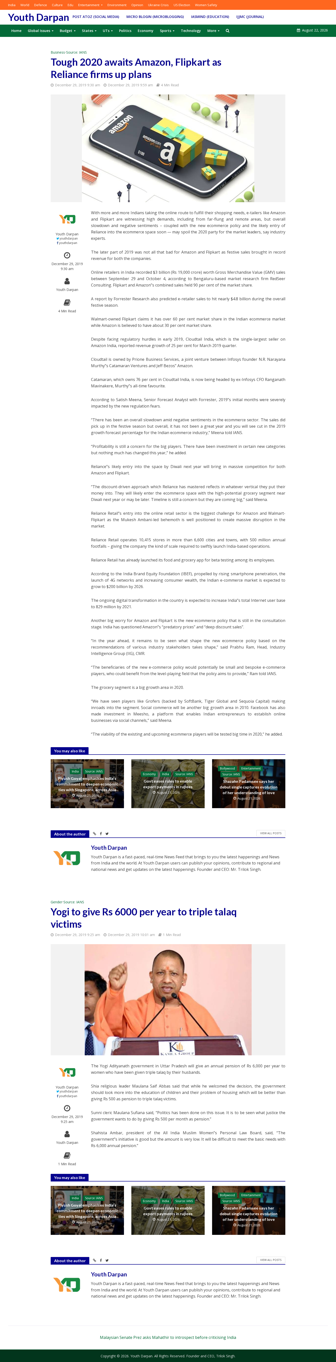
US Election (182, 5)
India (11, 5)
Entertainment (88, 5)
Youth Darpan (38, 17)
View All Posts (270, 833)
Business (58, 52)
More (211, 30)
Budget (66, 30)
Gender (56, 902)
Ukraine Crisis (158, 5)
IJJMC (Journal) (250, 16)
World (24, 5)
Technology (191, 30)
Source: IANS (76, 52)
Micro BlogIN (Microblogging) (155, 16)
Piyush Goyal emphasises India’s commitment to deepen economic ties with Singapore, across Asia (87, 784)
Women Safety (206, 5)
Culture (57, 5)
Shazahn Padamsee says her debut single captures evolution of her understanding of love (248, 787)
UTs (106, 30)
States (87, 30)
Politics (125, 30)
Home (16, 30)
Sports (165, 30)
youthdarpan (69, 238)
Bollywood (227, 768)
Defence (40, 5)
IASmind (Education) (210, 16)
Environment (116, 5)
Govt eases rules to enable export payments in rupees (168, 784)
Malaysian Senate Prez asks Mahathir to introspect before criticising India (168, 1337)
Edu (70, 5)
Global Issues (39, 30)
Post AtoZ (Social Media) (96, 16)
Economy (145, 30)
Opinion (137, 5)
